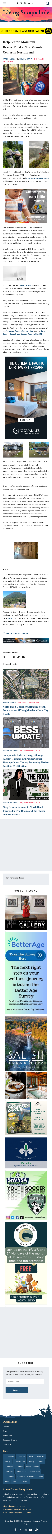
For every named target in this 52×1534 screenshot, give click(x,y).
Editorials (40, 1456)
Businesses (9, 1456)
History (31, 1461)
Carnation (21, 1456)
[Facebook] (10, 657)
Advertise (7, 1431)
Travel (6, 1481)
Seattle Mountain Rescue (37, 178)
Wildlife (25, 1481)
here (9, 618)
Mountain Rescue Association (19, 331)
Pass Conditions (32, 1466)
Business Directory (10, 1440)
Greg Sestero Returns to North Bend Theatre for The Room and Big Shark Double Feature (24, 810)
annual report (24, 285)
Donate (6, 1426)
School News (35, 1471)
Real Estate (8, 1471)
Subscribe (16, 1390)
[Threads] (5, 657)
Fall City (7, 1461)
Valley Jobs (7, 1435)
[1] (40, 334)
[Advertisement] (26, 845)
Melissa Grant (26, 59)
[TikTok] (19, 657)
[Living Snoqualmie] (26, 13)
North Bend (8, 1466)
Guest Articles (19, 1461)
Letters (41, 1461)
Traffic (40, 1476)
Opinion (20, 1466)
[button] (3, 569)
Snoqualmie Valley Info (29, 702)
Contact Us (7, 1444)
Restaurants (21, 1471)
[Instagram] (14, 657)
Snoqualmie (9, 1476)
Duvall (31, 1456)
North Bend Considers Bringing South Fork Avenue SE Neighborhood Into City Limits (25, 710)
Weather (16, 1481)
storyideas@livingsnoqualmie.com (17, 1509)
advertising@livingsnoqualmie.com (17, 1512)
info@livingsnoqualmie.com (14, 1506)
